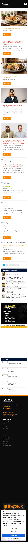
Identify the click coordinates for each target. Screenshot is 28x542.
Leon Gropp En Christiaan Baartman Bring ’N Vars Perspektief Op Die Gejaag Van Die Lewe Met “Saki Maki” (13, 141)
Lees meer (6, 34)
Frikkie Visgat (7, 226)
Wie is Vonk (6, 441)
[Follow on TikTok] (16, 540)
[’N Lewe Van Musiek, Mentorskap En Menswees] (14, 243)
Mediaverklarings (13, 46)
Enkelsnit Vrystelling (12, 109)
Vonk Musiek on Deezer (10, 415)
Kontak (5, 443)
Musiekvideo (19, 46)
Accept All (14, 535)
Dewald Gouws (7, 186)
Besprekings (6, 437)
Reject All (13, 531)
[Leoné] (14, 203)
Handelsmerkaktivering (9, 439)
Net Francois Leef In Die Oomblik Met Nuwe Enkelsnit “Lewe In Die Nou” (13, 165)
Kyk (8, 46)
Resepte (13, 30)
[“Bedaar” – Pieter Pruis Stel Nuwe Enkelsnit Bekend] (14, 95)
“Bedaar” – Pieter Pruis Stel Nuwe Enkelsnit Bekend (12, 106)
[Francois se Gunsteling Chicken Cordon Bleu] (14, 66)
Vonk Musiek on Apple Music (10, 414)
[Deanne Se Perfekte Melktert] (14, 18)
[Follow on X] (12, 540)
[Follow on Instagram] (14, 540)
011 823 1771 (7, 406)
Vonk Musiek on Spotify (9, 412)
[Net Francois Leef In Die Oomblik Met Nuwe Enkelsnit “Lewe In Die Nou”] (14, 161)
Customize (14, 528)
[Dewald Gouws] (14, 183)
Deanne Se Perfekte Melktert (11, 28)
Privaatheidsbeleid (7, 445)
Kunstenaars (10, 188)
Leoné (4, 206)
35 (15, 265)
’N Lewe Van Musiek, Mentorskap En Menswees (13, 246)
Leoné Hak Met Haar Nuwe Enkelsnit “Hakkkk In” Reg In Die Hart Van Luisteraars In (13, 42)
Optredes (5, 428)
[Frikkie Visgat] (14, 223)
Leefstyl (9, 30)
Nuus (12, 249)
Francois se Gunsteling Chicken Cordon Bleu (12, 76)
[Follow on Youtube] (18, 540)
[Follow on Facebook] (9, 540)
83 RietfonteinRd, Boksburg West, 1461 (13, 405)
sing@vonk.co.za (8, 408)
